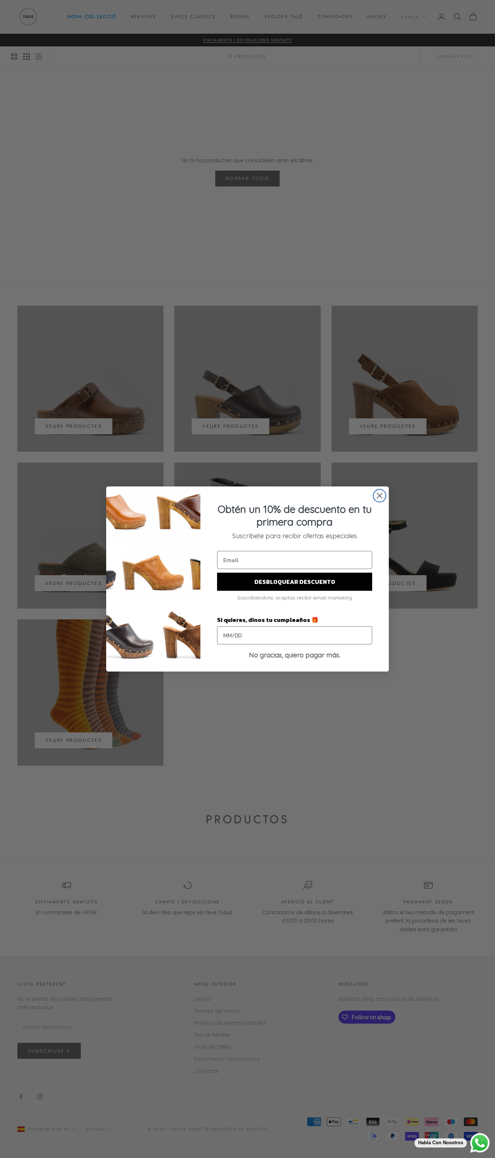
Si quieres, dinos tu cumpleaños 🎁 (268, 619)
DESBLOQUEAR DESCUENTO (294, 581)
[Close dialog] (379, 495)
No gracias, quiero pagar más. (294, 655)
